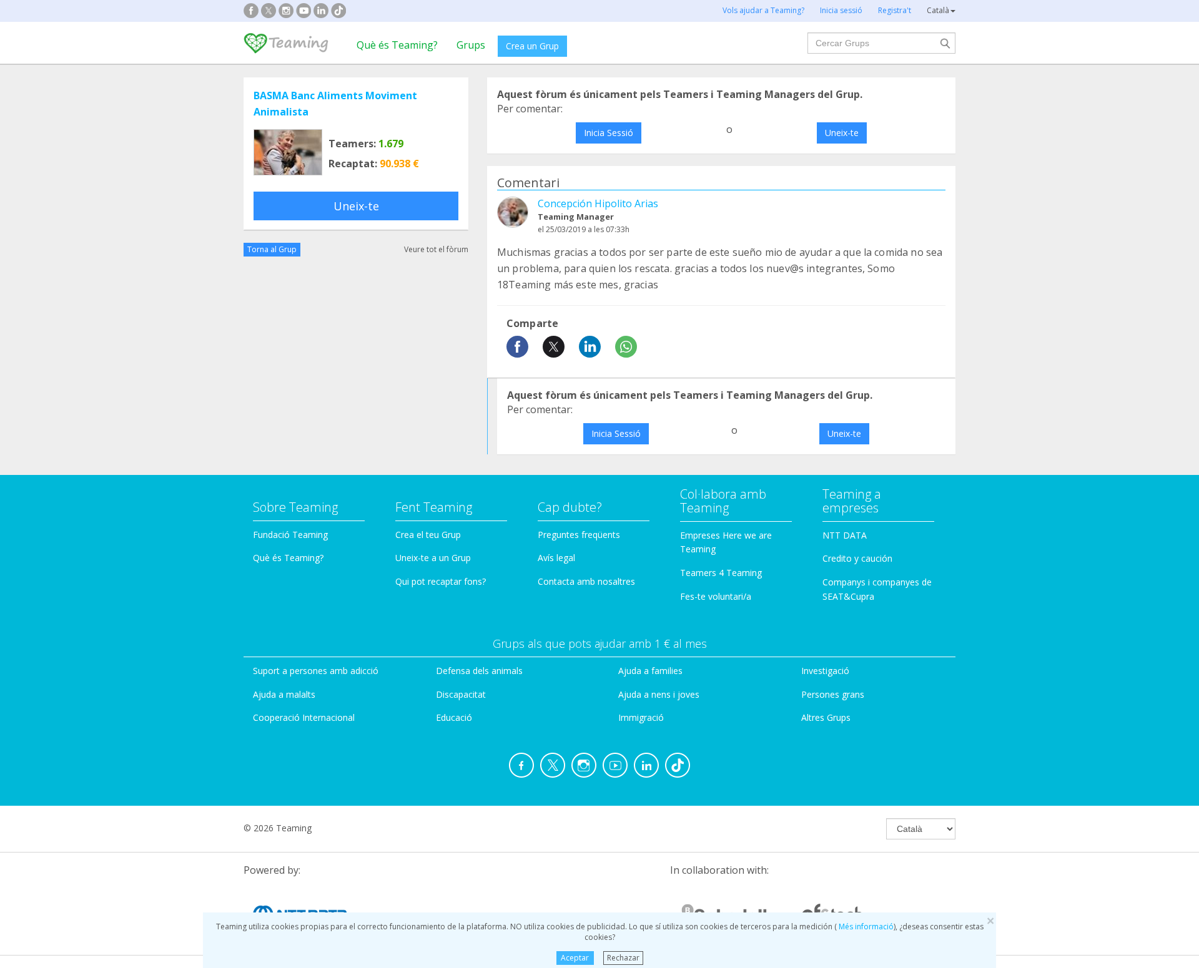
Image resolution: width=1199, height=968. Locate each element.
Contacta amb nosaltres (586, 581)
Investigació (825, 671)
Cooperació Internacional (304, 717)
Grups (470, 45)
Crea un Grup (532, 46)
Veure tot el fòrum (436, 249)
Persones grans (832, 694)
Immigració (641, 717)
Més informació (865, 926)
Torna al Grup (272, 249)
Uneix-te (356, 205)
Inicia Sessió (608, 133)
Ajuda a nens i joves (658, 694)
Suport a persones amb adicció (315, 671)
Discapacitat (461, 694)
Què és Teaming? (397, 45)
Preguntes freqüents (579, 534)
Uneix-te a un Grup (433, 558)
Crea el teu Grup (428, 534)
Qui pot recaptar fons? (440, 581)
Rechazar (623, 957)
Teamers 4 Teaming (721, 573)
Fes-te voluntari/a (715, 596)
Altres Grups (826, 717)
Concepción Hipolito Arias (598, 203)
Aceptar (575, 957)
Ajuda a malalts (284, 694)
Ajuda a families (650, 671)
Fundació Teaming (290, 534)
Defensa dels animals (479, 671)
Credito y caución (857, 558)
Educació (454, 717)
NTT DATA (844, 535)
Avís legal (556, 558)
